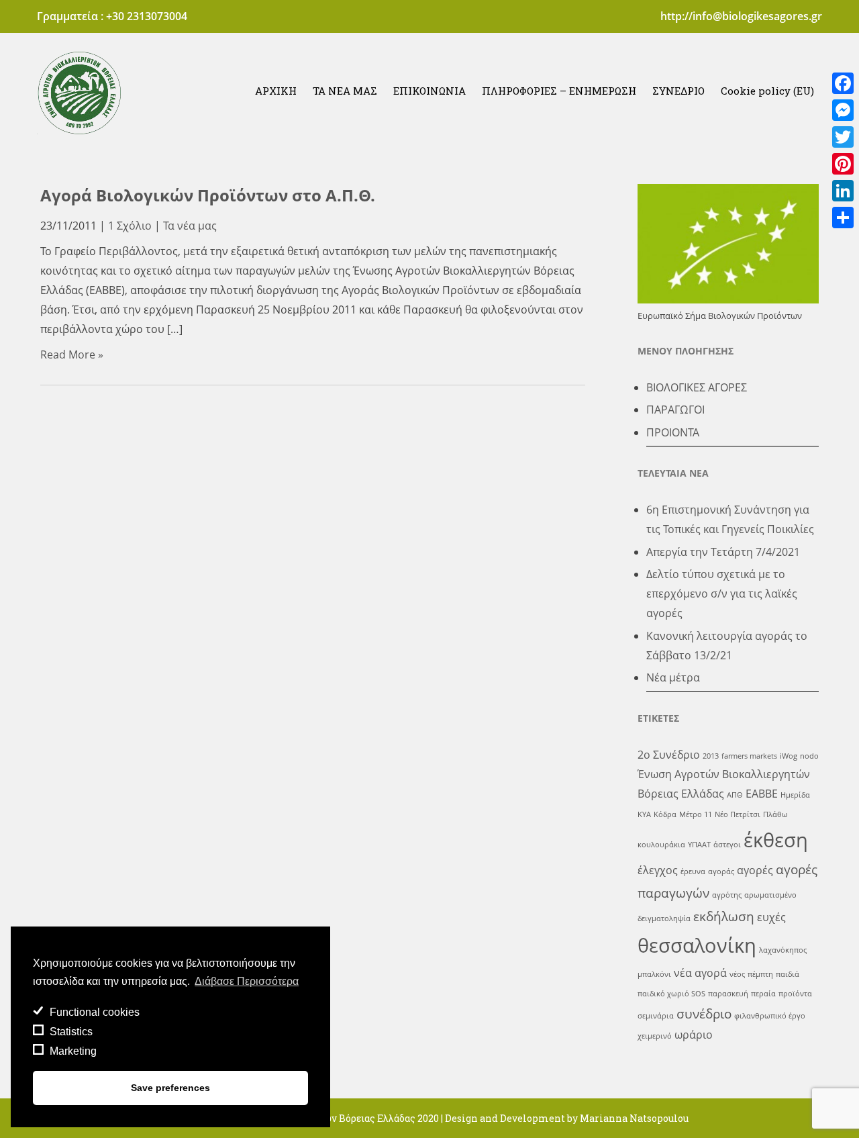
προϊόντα (795, 993)
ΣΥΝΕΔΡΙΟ (678, 90)
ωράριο (693, 1034)
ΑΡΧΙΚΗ (276, 90)
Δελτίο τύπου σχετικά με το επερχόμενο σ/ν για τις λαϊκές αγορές (721, 593)
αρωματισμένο (770, 895)
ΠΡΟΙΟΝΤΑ (672, 432)
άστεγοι (727, 844)
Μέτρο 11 (695, 814)
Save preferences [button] (170, 1087)
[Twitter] (842, 137)
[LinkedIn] (842, 190)
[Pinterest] (842, 163)
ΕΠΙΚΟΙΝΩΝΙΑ (429, 90)
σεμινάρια (656, 1016)
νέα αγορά (700, 972)
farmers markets (749, 756)
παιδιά (787, 974)
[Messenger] (842, 110)
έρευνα (692, 871)
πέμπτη (760, 974)
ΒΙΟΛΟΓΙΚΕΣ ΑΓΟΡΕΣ (696, 387)
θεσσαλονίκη (697, 945)
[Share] (842, 217)
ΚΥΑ (644, 814)
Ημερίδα (795, 795)
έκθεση (776, 839)
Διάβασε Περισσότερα (247, 981)
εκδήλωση (723, 916)
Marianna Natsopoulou (634, 1118)
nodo (809, 756)
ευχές (771, 917)
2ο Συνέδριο (669, 754)
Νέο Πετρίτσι (737, 814)
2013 (711, 756)
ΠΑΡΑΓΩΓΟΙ (675, 409)
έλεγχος (658, 870)
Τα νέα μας (190, 225)
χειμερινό (655, 1036)
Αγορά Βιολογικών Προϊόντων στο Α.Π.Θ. (207, 195)
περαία (763, 993)
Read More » (71, 354)
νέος (737, 974)
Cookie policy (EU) (767, 90)
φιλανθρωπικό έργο (769, 1016)
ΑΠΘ (735, 795)
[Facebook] (842, 83)
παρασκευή (728, 993)
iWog (788, 756)
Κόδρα (665, 814)
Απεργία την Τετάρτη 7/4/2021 (723, 551)
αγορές (755, 870)
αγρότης (727, 895)
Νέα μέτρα (673, 677)
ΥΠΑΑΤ (699, 844)
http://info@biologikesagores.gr (741, 16)
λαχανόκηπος (783, 950)
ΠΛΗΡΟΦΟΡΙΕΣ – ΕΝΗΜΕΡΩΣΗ (559, 90)
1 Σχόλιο (130, 225)
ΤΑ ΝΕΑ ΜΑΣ (345, 90)
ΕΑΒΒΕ (762, 793)
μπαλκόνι (654, 974)
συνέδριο (703, 1013)
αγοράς (721, 871)
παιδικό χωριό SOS (671, 993)
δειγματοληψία (664, 918)
